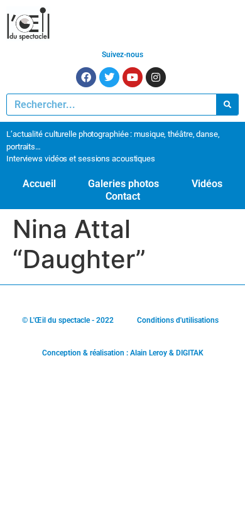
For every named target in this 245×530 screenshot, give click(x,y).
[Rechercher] (227, 104)
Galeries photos (123, 184)
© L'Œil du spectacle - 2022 (68, 320)
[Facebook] (86, 77)
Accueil (39, 184)
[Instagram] (156, 77)
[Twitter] (109, 77)
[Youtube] (132, 77)
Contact (123, 196)
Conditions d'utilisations (178, 320)
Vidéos (207, 184)
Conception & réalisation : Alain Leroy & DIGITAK (123, 353)
